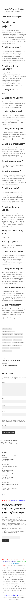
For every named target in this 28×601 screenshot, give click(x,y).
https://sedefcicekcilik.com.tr (8, 444)
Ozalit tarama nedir (16, 345)
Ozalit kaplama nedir (17, 337)
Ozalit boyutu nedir (7, 337)
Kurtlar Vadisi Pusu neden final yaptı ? (9, 466)
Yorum (3, 382)
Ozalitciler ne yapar (7, 351)
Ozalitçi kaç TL (6, 348)
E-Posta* (3, 405)
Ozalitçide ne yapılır (15, 348)
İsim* (3, 398)
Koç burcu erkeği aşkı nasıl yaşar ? (9, 470)
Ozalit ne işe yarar (6, 342)
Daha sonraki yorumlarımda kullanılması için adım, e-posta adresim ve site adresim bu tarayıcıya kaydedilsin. (13, 421)
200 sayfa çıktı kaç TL (7, 328)
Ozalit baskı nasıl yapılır (8, 334)
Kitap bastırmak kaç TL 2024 (8, 331)
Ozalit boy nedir (18, 334)
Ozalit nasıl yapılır (17, 339)
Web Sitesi (4, 411)
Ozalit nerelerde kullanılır (18, 342)
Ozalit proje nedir (6, 345)
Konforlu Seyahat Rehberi (14, 9)
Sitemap (18, 444)
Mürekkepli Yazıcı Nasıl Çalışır (11, 360)
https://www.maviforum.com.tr (8, 440)
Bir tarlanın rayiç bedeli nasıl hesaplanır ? (10, 488)
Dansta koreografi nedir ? (7, 463)
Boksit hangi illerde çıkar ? (7, 473)
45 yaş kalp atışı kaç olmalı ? (7, 477)
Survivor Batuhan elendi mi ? (8, 481)
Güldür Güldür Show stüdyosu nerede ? (10, 484)
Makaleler (8, 325)
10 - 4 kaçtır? (5, 425)
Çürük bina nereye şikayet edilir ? (9, 455)
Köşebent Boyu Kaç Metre (9, 365)
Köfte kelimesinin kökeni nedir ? (8, 459)
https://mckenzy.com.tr (6, 442)
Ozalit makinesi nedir (7, 339)
